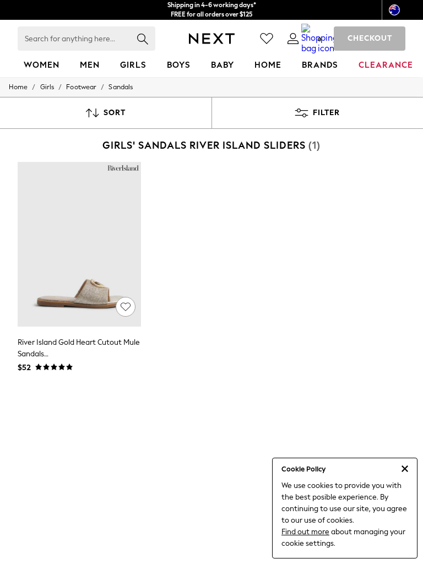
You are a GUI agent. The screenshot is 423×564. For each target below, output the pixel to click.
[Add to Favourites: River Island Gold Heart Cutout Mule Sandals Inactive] (125, 306)
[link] (293, 38)
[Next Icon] (212, 38)
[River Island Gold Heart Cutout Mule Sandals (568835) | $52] (79, 244)
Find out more (305, 531)
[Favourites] (266, 38)
